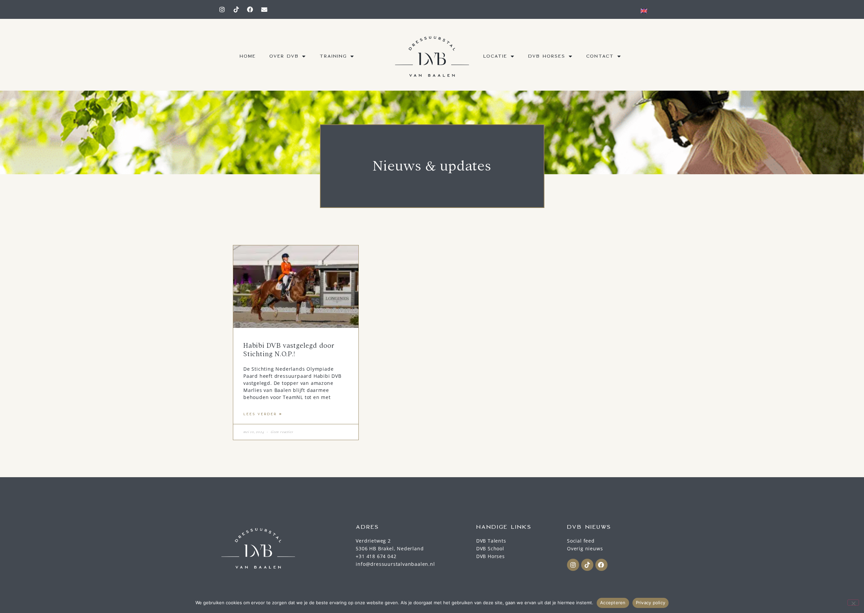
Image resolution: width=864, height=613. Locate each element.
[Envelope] (264, 9)
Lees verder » (262, 414)
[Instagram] (222, 9)
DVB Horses (546, 56)
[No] (853, 603)
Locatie (495, 56)
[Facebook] (250, 9)
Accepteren (613, 602)
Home (248, 56)
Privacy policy (651, 602)
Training (333, 56)
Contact (600, 56)
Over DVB (284, 56)
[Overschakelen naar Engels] (644, 10)
